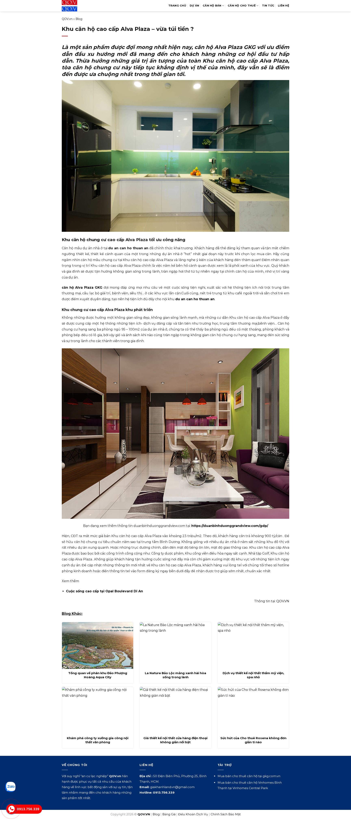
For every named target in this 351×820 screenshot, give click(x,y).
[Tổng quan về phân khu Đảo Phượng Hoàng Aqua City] (97, 645)
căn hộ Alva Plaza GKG (82, 287)
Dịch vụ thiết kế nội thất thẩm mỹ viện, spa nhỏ (253, 675)
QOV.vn (67, 19)
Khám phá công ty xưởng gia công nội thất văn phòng (97, 740)
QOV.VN (282, 601)
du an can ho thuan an (194, 299)
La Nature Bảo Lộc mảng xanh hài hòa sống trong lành (175, 675)
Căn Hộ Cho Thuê (242, 5)
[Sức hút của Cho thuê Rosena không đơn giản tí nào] (253, 710)
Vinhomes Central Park (250, 788)
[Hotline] (11, 809)
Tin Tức (268, 5)
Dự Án (194, 5)
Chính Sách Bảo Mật (226, 814)
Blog (79, 19)
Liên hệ (283, 5)
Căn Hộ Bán (212, 5)
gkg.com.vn (271, 776)
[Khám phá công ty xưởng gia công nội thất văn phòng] (97, 710)
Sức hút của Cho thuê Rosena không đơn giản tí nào (253, 740)
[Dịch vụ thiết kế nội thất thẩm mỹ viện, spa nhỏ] (253, 645)
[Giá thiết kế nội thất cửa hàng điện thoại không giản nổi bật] (175, 710)
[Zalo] (10, 787)
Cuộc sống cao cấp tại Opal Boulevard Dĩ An (104, 591)
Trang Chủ (177, 5)
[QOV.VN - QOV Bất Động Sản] (78, 5)
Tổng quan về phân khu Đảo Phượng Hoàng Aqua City (97, 675)
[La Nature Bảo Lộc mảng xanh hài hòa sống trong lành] (175, 645)
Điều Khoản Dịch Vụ (193, 814)
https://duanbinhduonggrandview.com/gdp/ (229, 526)
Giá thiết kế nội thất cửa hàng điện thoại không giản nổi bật (175, 740)
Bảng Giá (169, 814)
